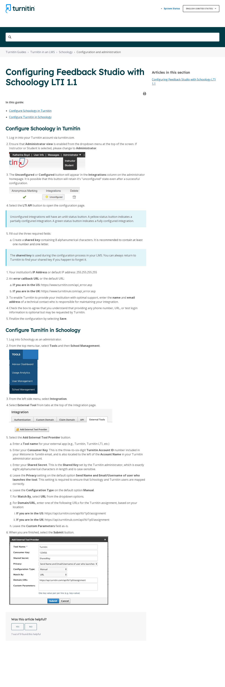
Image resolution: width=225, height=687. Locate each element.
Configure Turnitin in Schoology (30, 117)
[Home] (20, 8)
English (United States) (199, 8)
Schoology (66, 52)
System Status (172, 8)
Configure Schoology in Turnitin (30, 111)
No (30, 626)
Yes (17, 626)
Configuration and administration (99, 52)
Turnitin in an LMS (42, 52)
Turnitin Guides (16, 52)
